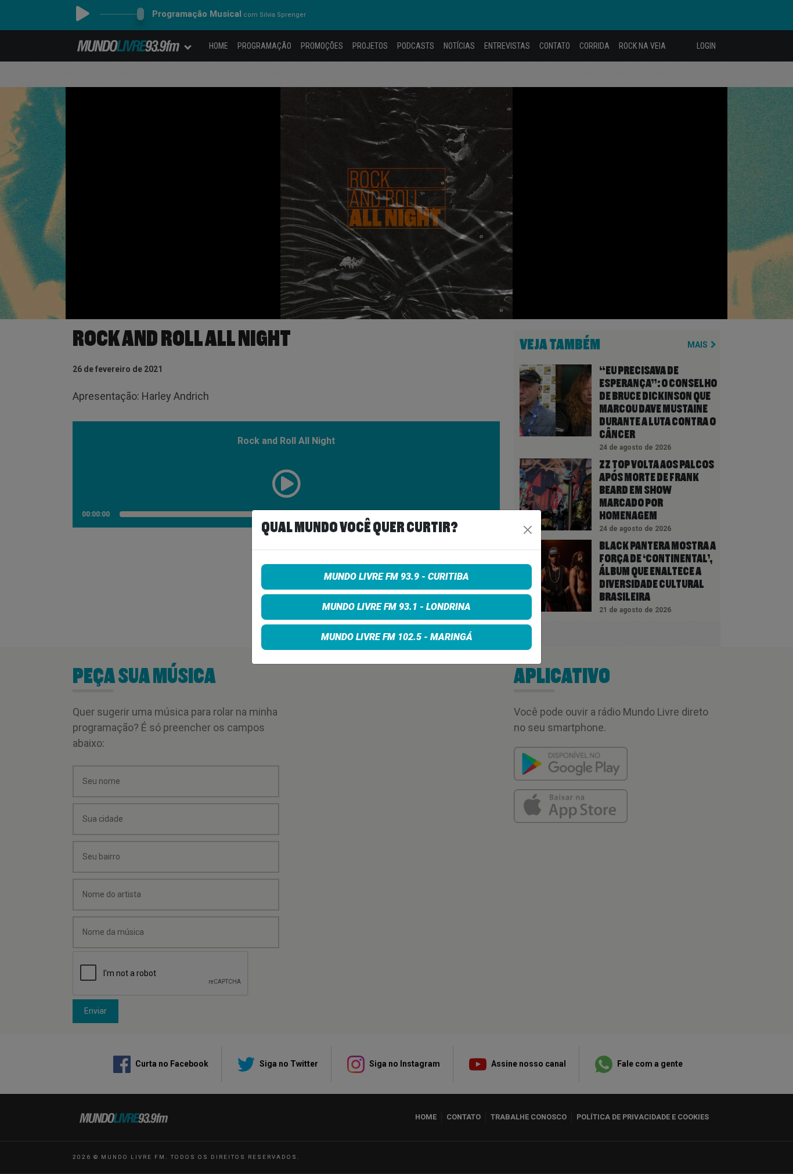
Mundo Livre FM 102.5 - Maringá (397, 636)
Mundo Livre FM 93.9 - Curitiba (396, 576)
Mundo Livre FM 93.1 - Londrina (396, 606)
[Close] (527, 530)
